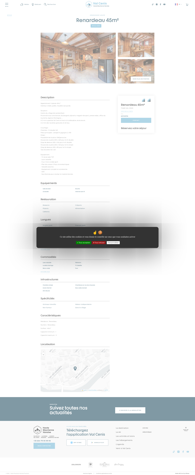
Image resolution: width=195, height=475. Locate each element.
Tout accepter (84, 243)
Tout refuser (99, 243)
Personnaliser (113, 243)
